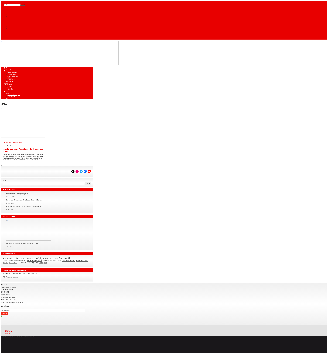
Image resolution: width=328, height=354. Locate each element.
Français (10, 30)
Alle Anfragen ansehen (10, 277)
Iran (51, 260)
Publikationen (8, 21)
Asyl (31, 258)
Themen (6, 11)
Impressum (7, 333)
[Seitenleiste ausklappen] (1, 165)
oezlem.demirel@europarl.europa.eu (12, 302)
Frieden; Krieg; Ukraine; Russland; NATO (14, 260)
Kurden (59, 260)
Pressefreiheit (13, 263)
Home (6, 8)
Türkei (10, 18)
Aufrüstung (39, 258)
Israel (54, 260)
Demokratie (48, 258)
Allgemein (14, 258)
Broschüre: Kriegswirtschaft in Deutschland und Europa (24, 200)
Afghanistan (6, 258)
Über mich (7, 9)
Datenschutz (8, 332)
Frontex (46, 260)
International (8, 25)
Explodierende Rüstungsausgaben (17, 194)
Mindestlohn (82, 260)
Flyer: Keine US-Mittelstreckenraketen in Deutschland (23, 206)
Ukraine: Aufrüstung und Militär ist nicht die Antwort (22, 243)
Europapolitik (12, 15)
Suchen (5, 181)
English (10, 26)
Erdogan (55, 258)
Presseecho (11, 37)
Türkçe (10, 28)
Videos (6, 23)
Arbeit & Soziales (13, 16)
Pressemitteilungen (14, 35)
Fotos (6, 32)
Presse (6, 33)
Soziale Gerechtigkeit (27, 263)
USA (45, 263)
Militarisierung (68, 260)
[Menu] (1, 327)
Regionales (11, 20)
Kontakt (6, 38)
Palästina (5, 263)
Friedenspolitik (12, 13)
